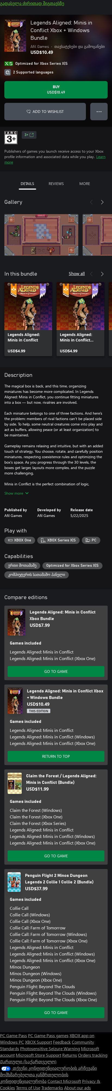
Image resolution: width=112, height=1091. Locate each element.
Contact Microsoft (64, 1081)
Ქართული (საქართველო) (28, 1061)
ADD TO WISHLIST (48, 111)
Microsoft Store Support (38, 1055)
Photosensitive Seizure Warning (50, 1048)
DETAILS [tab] (27, 183)
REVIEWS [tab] (56, 183)
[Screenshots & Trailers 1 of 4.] (41, 234)
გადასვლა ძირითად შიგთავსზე (32, 3)
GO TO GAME (56, 671)
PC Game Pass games (48, 1035)
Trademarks (52, 1087)
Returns (69, 1055)
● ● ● (99, 111)
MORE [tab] (84, 183)
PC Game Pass (13, 1035)
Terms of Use (28, 1087)
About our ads (77, 1087)
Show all (77, 273)
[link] (28, 319)
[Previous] (91, 202)
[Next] (102, 202)
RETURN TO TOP (56, 756)
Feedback (62, 1042)
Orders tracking (92, 1055)
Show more (13, 493)
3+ (26, 135)
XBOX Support (38, 1042)
